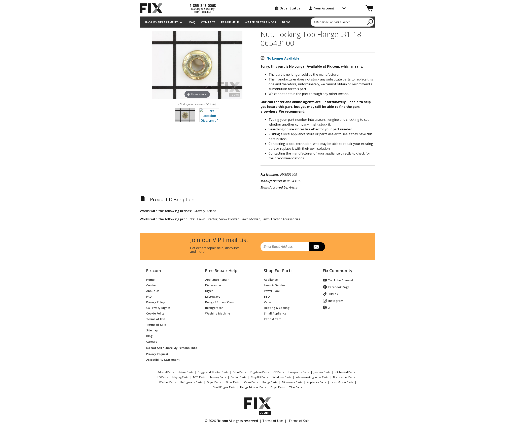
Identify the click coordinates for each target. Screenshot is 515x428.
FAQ (192, 22)
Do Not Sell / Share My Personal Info (170, 348)
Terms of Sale (156, 324)
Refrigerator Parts (191, 382)
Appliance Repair (217, 279)
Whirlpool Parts (282, 377)
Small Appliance (275, 313)
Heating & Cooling (276, 307)
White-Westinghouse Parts (312, 377)
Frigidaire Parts (259, 372)
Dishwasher (213, 285)
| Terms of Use (271, 421)
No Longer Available (283, 58)
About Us (152, 291)
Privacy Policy (155, 302)
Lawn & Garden (274, 285)
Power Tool (272, 291)
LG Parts (163, 377)
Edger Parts (278, 387)
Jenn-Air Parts (322, 372)
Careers (151, 341)
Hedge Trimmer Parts (253, 387)
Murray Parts (218, 377)
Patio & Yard (272, 319)
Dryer (209, 291)
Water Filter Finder (260, 22)
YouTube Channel (340, 280)
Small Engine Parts (224, 387)
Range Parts (270, 382)
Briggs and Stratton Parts (213, 372)
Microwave (212, 296)
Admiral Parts (166, 372)
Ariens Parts (185, 372)
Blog (286, 22)
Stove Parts (233, 382)
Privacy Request (157, 354)
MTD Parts (199, 377)
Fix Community (337, 270)
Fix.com (153, 270)
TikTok (333, 294)
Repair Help (230, 22)
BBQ (267, 296)
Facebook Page (338, 287)
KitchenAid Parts (345, 372)
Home (150, 279)
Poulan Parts (238, 377)
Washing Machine (217, 313)
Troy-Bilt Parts (259, 377)
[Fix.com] (153, 8)
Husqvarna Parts (298, 372)
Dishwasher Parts (344, 377)
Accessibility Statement (163, 359)
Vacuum (269, 302)
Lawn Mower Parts (342, 382)
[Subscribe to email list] (317, 246)
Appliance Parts (316, 382)
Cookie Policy (155, 313)
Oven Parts (251, 382)
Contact (208, 22)
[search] (370, 22)
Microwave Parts (292, 382)
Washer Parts (167, 382)
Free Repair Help (221, 270)
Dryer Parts (214, 382)
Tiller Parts (295, 387)
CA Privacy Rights (158, 307)
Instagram (335, 301)
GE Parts (278, 372)
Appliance (271, 279)
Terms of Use (155, 319)
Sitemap (152, 330)
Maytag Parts (180, 377)
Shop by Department (161, 22)
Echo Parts (239, 372)
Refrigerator (214, 307)
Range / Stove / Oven (219, 302)
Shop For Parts (278, 270)
